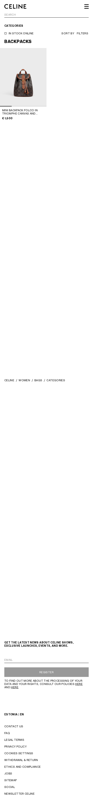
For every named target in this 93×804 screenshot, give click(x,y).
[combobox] (46, 15)
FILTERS (82, 33)
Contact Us (13, 726)
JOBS (8, 773)
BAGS (38, 380)
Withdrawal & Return (21, 760)
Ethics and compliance (22, 766)
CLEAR (84, 15)
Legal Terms (14, 739)
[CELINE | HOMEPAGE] (15, 6)
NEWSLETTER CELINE (19, 793)
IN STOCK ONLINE (21, 33)
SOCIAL (9, 787)
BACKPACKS (18, 41)
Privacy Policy (15, 746)
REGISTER (46, 672)
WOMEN (24, 380)
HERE (78, 684)
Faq (7, 733)
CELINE (9, 380)
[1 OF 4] (23, 77)
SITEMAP (10, 780)
